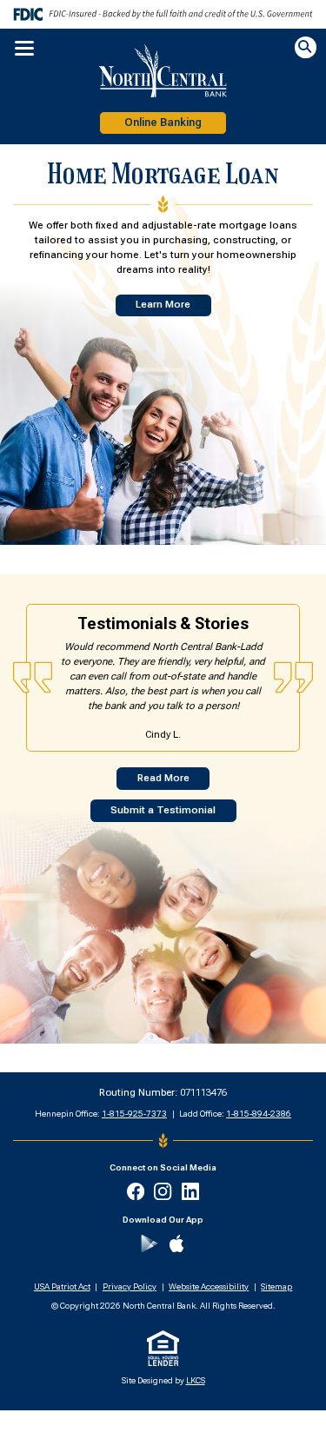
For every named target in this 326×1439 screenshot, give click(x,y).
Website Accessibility (209, 1286)
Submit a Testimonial (163, 810)
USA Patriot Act (62, 1286)
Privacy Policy (129, 1286)
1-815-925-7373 (134, 1113)
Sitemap (276, 1286)
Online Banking (163, 122)
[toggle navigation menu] (20, 48)
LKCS (195, 1380)
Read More (163, 778)
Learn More (163, 304)
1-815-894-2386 (258, 1113)
